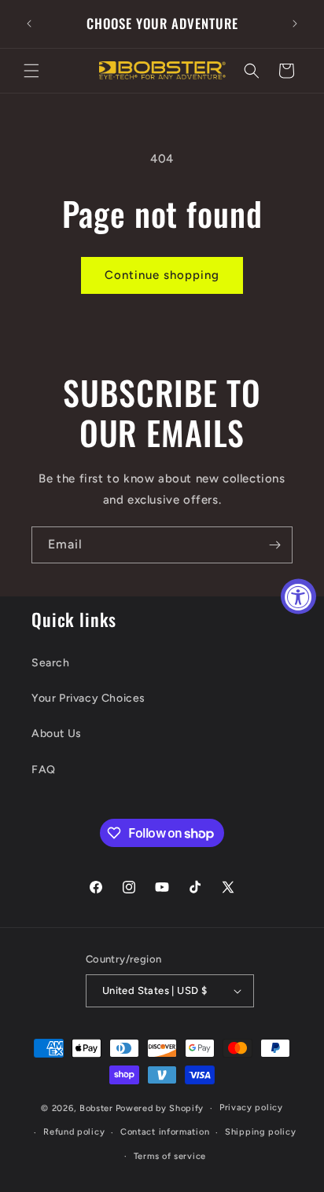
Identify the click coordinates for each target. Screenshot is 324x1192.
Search (50, 662)
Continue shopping (162, 275)
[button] (31, 70)
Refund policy (74, 1132)
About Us (56, 733)
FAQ (43, 769)
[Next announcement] (295, 23)
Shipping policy (260, 1132)
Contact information (164, 1132)
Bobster (96, 1108)
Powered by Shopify (160, 1108)
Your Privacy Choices (88, 698)
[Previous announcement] (29, 23)
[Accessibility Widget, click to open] (298, 596)
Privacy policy (251, 1107)
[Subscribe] (274, 544)
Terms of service (170, 1156)
